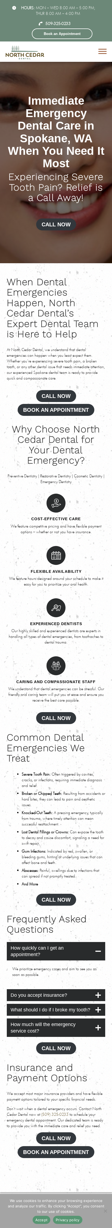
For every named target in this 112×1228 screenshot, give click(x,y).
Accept (41, 1220)
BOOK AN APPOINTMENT (56, 410)
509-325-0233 (58, 23)
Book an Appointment (62, 34)
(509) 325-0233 (55, 1114)
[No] (105, 1211)
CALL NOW (56, 224)
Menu (103, 51)
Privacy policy (68, 1220)
